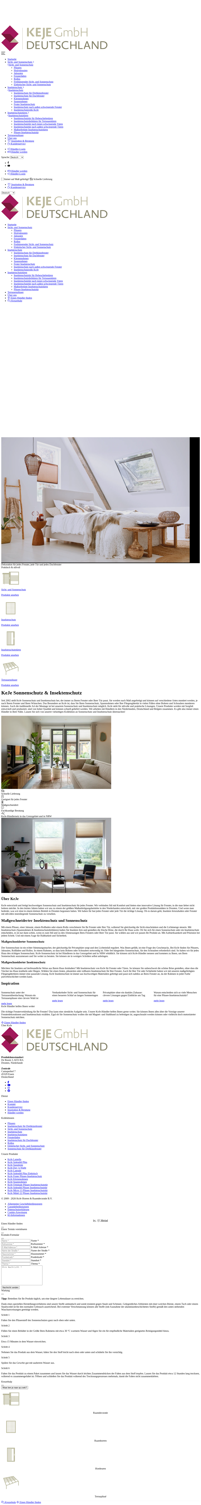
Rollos (17, 79)
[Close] (2, 1227)
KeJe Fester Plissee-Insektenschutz (25, 1176)
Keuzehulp (16, 300)
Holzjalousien (20, 70)
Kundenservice (18, 143)
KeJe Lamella (14, 1159)
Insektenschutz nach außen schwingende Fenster (38, 107)
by (100, 1220)
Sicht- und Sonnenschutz (20, 62)
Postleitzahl (37, 1257)
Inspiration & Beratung (22, 141)
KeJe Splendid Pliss (17, 1162)
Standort (36, 1260)
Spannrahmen (20, 101)
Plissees (18, 67)
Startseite (12, 59)
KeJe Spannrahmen (17, 1182)
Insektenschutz (15, 87)
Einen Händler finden (21, 298)
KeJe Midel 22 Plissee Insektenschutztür (27, 1193)
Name (35, 1240)
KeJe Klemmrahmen (18, 1179)
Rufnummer (38, 1244)
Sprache (5, 157)
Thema (35, 1263)
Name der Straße (40, 1250)
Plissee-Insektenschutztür (26, 132)
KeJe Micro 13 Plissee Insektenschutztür (28, 1190)
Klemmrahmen (21, 98)
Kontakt (12, 1104)
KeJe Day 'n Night (17, 1167)
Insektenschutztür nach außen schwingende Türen (38, 126)
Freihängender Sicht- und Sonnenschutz (33, 81)
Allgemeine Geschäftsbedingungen (25, 1203)
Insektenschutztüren (18, 112)
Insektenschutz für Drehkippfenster (31, 93)
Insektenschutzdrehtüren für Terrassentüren (35, 121)
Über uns (12, 138)
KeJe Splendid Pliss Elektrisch (23, 1173)
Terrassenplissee (16, 135)
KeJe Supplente (15, 1165)
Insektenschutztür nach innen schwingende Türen (38, 124)
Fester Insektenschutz (24, 104)
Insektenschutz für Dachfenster (29, 95)
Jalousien (18, 73)
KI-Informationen (16, 1215)
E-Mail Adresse (39, 1247)
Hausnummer (38, 1253)
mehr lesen (6, 1003)
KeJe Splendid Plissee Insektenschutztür (27, 1187)
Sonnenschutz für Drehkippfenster (24, 1148)
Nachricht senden (10, 1287)
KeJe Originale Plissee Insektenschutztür (28, 1184)
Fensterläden (20, 76)
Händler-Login (17, 149)
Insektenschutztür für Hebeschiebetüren (33, 118)
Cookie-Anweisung (17, 1212)
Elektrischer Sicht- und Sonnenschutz (32, 84)
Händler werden (19, 152)
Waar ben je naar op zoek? (15, 1387)
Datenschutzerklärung (18, 1209)
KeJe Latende (14, 1170)
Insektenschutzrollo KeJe (26, 110)
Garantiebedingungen (18, 1206)
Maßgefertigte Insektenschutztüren (31, 129)
